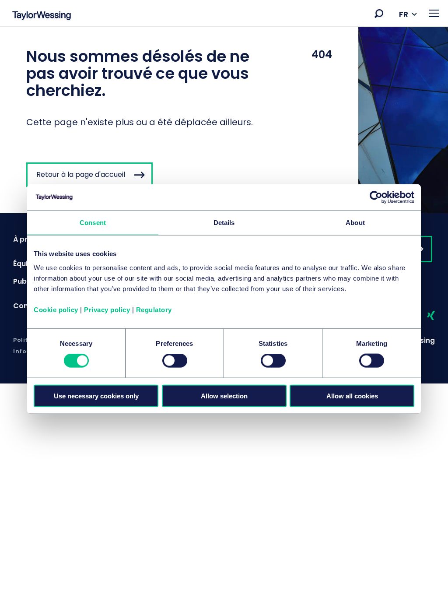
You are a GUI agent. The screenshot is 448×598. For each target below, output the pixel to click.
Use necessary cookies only (96, 395)
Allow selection (224, 395)
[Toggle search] (378, 13)
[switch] (174, 361)
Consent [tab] (93, 222)
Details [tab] (224, 222)
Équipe (25, 264)
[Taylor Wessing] (41, 16)
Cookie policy (56, 309)
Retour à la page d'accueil (80, 174)
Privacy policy (107, 309)
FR (403, 14)
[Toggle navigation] (434, 13)
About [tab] (355, 222)
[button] (378, 13)
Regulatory (154, 309)
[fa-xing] (423, 315)
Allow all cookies (352, 395)
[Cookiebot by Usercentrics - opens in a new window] (376, 197)
